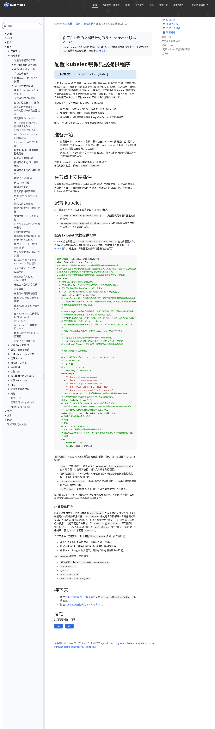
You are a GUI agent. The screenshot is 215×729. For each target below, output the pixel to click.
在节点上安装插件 (170, 41)
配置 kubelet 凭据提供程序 (176, 49)
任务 (78, 23)
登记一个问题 (173, 28)
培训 (127, 4)
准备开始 (166, 37)
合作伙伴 (139, 4)
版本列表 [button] (177, 4)
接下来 (164, 53)
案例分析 (163, 4)
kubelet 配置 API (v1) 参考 (79, 597)
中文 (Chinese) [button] (199, 4)
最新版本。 (102, 50)
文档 (95, 4)
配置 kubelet (167, 45)
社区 (151, 4)
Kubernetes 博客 (111, 4)
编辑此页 (171, 20)
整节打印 (171, 32)
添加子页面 (172, 24)
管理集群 (88, 23)
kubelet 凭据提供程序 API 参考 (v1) (83, 604)
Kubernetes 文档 (63, 23)
